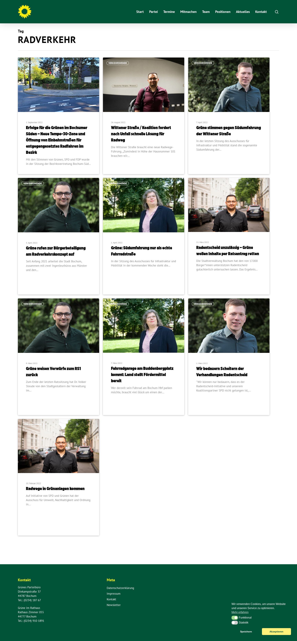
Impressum (113, 593)
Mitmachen (188, 11)
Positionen (222, 11)
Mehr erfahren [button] (240, 612)
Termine (169, 11)
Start (140, 11)
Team (206, 11)
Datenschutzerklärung (120, 588)
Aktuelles (243, 11)
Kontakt (261, 11)
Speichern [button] (246, 631)
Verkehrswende (117, 63)
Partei (153, 11)
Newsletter (114, 605)
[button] (235, 618)
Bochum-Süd (30, 63)
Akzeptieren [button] (276, 631)
